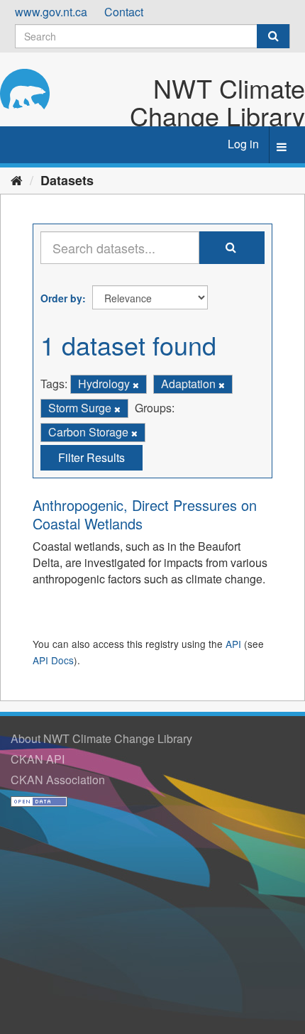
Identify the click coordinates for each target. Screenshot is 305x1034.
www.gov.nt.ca (51, 12)
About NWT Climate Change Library (101, 738)
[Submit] (273, 36)
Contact (123, 12)
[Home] (17, 179)
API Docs (53, 660)
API (233, 644)
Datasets (67, 180)
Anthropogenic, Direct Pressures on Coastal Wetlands (145, 514)
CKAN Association (58, 779)
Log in (243, 144)
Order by (61, 298)
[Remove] (136, 384)
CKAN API (38, 759)
